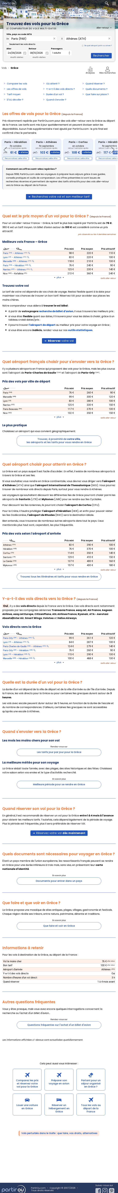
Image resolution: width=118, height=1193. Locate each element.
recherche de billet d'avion (56, 311)
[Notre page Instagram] (105, 1189)
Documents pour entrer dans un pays (59, 881)
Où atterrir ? (52, 83)
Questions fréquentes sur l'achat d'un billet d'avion (59, 1025)
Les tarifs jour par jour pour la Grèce (59, 752)
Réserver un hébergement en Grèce (59, 1108)
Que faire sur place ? (97, 94)
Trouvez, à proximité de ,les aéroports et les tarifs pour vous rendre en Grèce (59, 440)
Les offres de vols (16, 89)
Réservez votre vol (60, 833)
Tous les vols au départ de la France (91, 1108)
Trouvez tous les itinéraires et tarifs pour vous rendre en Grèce (59, 576)
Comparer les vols (17, 83)
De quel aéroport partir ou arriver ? (98, 45)
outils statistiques (80, 330)
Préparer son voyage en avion (59, 1082)
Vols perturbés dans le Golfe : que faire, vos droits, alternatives (59, 1133)
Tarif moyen (13, 94)
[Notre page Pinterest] (112, 1189)
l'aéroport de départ (42, 325)
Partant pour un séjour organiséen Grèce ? (91, 1084)
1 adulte (56, 52)
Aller (8, 48)
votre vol (61, 341)
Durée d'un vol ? (55, 94)
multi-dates (16, 57)
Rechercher (101, 55)
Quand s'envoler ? (56, 99)
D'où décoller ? (15, 99)
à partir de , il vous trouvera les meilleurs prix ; (61, 311)
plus (59, 277)
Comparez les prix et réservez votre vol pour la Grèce (27, 1084)
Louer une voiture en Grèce (27, 1106)
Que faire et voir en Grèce (59, 926)
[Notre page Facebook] (98, 1189)
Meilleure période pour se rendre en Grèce (59, 784)
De (7, 39)
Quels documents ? (96, 89)
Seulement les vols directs (22, 44)
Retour (32, 48)
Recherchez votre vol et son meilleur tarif (61, 197)
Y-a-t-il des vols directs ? (60, 89)
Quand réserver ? (95, 83)
